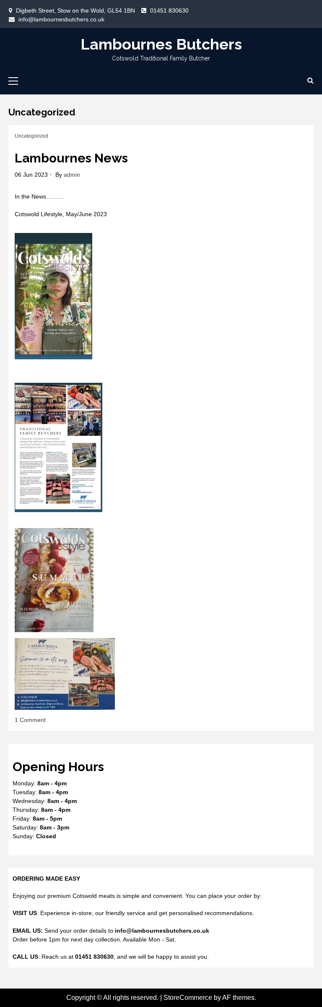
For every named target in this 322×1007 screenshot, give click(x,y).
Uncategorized (31, 136)
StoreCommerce (188, 997)
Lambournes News (71, 158)
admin (72, 174)
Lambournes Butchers (161, 44)
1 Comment (30, 720)
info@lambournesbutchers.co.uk (61, 19)
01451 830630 (169, 10)
